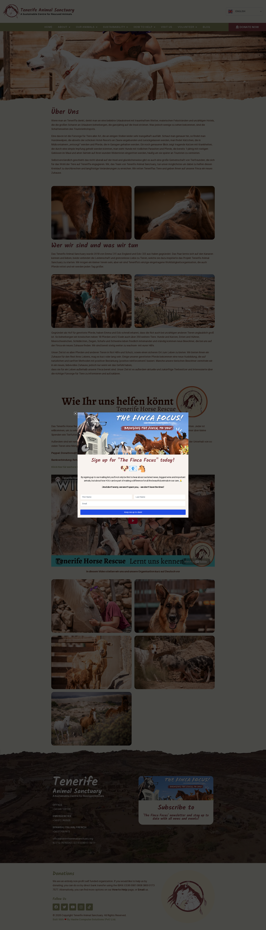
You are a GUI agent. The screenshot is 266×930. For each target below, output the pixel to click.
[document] (133, 465)
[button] (75, 413)
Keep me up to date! (133, 512)
